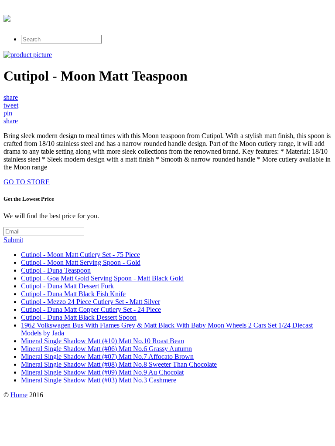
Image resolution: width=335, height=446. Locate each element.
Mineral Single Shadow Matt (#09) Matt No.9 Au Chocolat (102, 372)
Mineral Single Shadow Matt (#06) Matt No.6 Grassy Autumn (106, 348)
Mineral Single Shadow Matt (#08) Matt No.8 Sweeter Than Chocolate (119, 364)
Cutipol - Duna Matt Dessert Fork (67, 286)
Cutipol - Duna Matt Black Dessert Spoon (79, 317)
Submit (13, 239)
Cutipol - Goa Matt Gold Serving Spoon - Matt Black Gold (102, 278)
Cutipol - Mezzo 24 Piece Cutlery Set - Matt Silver (90, 301)
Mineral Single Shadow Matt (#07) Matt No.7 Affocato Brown (107, 356)
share (10, 97)
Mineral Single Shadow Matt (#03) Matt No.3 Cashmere (98, 380)
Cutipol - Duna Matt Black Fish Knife (73, 293)
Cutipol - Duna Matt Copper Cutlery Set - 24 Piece (91, 309)
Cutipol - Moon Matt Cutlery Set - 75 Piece (80, 254)
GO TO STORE (26, 182)
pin (7, 113)
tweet (10, 105)
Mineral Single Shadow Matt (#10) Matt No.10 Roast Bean (102, 341)
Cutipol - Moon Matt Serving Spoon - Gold (80, 262)
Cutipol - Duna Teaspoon (56, 270)
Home (18, 395)
